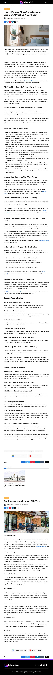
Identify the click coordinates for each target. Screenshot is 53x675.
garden (6, 498)
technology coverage (44, 240)
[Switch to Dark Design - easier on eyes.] (46, 2)
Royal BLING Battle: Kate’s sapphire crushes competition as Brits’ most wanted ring (14, 485)
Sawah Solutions (37, 671)
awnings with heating (41, 546)
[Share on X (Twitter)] (7, 22)
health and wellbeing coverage (31, 80)
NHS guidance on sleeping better (14, 291)
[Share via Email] (15, 22)
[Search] (47, 2)
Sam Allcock (10, 18)
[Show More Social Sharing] (17, 22)
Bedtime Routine (8, 451)
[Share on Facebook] (5, 22)
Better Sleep (15, 451)
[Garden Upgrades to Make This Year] (26, 522)
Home (5, 5)
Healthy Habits (23, 451)
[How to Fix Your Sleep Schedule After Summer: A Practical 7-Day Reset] (26, 35)
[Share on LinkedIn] (12, 22)
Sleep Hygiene (31, 451)
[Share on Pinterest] (10, 22)
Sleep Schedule (38, 451)
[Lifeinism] (26, 2)
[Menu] (5, 2)
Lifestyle (6, 9)
